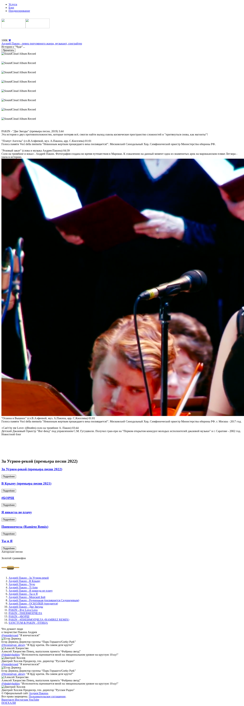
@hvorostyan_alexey (13, 644)
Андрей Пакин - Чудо (22, 584)
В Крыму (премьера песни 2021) (26, 483)
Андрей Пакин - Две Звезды (26, 606)
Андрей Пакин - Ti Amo (23, 587)
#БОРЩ (7, 498)
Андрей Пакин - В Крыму (24, 581)
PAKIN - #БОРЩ (19, 616)
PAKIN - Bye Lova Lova (23, 609)
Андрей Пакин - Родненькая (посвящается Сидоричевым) (44, 600)
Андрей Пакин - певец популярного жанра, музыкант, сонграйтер (41, 43)
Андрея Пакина (38, 693)
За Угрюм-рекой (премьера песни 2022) (31, 469)
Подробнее (9, 476)
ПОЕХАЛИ (8, 702)
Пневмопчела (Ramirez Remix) (24, 527)
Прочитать (8, 50)
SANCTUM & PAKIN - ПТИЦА (28, 622)
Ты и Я (7, 541)
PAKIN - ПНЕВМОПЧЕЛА (25, 613)
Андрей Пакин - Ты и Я (23, 593)
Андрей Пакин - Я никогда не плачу (31, 590)
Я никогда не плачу (16, 512)
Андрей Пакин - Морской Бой (27, 597)
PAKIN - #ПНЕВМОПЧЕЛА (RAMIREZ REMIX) (39, 619)
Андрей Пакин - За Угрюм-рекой (29, 577)
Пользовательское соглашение (47, 696)
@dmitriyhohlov (10, 654)
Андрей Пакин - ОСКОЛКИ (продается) (33, 603)
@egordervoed (9, 635)
